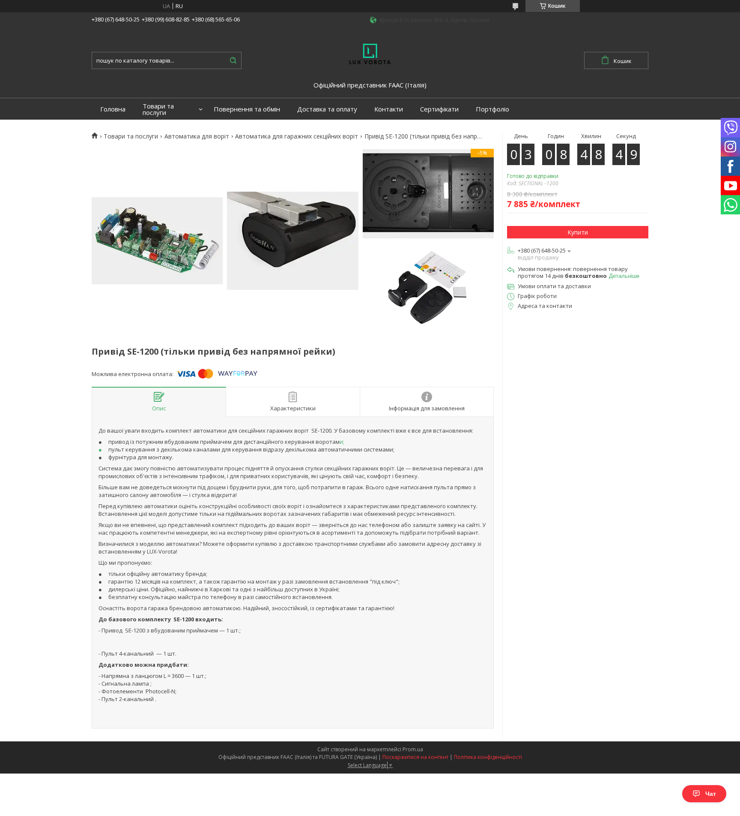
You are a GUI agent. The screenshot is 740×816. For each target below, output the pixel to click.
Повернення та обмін (247, 109)
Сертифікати (439, 109)
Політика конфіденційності (488, 757)
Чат (710, 793)
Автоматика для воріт (196, 136)
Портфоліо (492, 109)
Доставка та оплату (327, 109)
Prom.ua (413, 749)
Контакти (388, 109)
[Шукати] (233, 60)
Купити (577, 232)
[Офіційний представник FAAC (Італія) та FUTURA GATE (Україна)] (370, 53)
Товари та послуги (158, 109)
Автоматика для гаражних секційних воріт (296, 136)
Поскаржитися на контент (415, 757)
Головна (112, 109)
